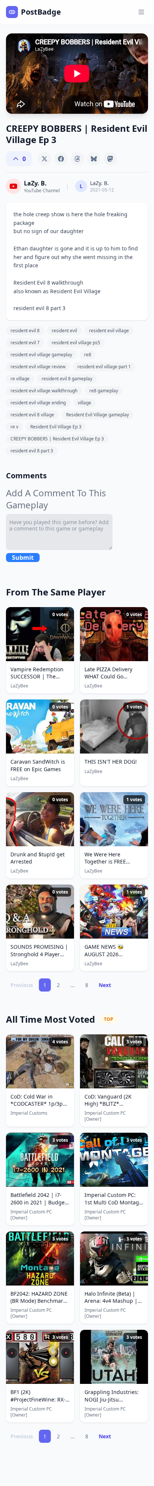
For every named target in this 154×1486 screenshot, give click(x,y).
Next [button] (105, 985)
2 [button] (58, 985)
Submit (23, 557)
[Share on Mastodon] (110, 159)
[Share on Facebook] (61, 159)
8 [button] (86, 985)
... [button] (72, 985)
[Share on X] (44, 159)
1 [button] (44, 985)
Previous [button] (21, 985)
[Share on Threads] (77, 159)
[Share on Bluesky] (94, 159)
